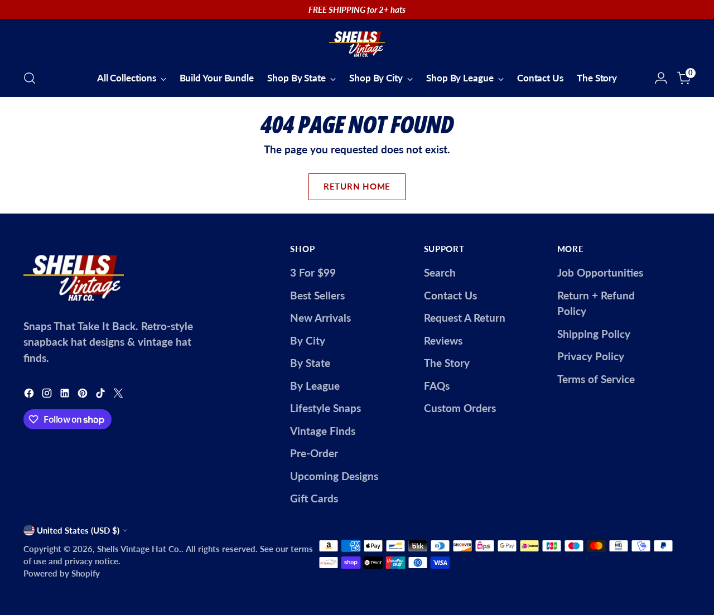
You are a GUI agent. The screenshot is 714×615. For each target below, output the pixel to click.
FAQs (437, 385)
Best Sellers (317, 295)
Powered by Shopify (61, 573)
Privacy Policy (590, 356)
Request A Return (464, 317)
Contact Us (450, 295)
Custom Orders (460, 407)
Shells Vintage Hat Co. (139, 549)
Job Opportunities (600, 272)
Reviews (443, 340)
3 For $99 (313, 272)
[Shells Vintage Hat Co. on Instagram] (48, 395)
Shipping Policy (593, 333)
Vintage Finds (322, 430)
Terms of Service (596, 378)
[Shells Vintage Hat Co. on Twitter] (119, 395)
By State (310, 362)
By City (307, 340)
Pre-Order (314, 453)
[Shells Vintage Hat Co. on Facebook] (30, 395)
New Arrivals (320, 317)
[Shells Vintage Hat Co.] (357, 42)
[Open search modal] (29, 78)
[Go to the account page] (661, 78)
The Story (447, 362)
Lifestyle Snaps (325, 407)
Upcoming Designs (334, 475)
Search (440, 272)
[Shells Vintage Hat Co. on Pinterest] (83, 395)
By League (315, 385)
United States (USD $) (78, 530)
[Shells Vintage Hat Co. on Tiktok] (101, 395)
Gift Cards (314, 498)
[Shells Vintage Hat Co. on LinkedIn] (66, 395)
